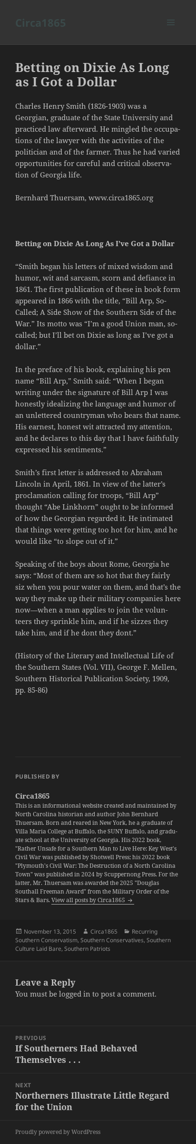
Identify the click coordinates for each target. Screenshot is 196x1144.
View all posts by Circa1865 (89, 900)
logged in (74, 993)
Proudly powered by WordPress (57, 1132)
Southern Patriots (87, 949)
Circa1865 (40, 22)
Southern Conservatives (112, 940)
